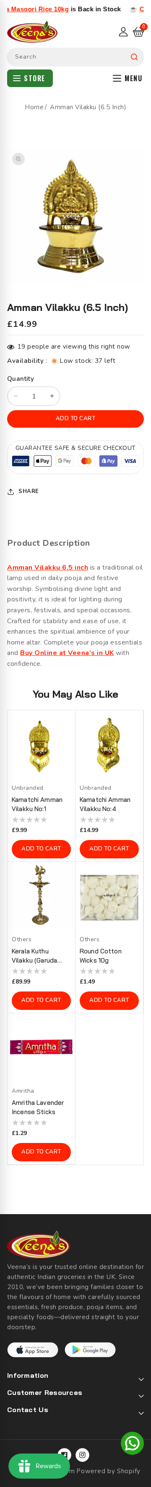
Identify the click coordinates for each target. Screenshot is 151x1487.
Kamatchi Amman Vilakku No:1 (37, 804)
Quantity (20, 379)
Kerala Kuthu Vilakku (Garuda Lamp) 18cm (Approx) (34, 956)
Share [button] (28, 491)
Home (34, 107)
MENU (133, 78)
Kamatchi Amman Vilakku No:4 (105, 804)
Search (134, 57)
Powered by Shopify (108, 1471)
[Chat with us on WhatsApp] (132, 1445)
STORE (34, 78)
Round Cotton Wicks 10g (101, 955)
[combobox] (75, 57)
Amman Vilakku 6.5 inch (47, 567)
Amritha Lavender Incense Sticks (38, 1107)
